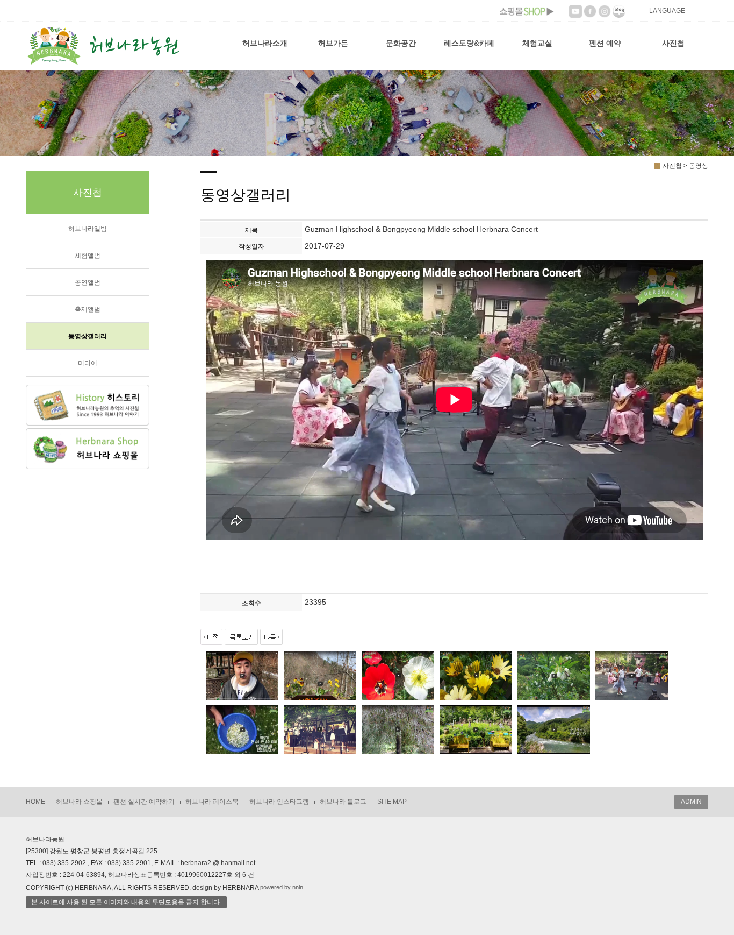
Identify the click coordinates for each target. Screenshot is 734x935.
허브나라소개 (264, 43)
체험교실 (537, 43)
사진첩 (673, 43)
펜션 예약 (605, 43)
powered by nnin (281, 887)
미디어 (87, 363)
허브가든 (333, 43)
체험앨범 (87, 255)
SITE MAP (392, 801)
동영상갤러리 (87, 336)
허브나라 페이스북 (212, 801)
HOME (35, 801)
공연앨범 (87, 282)
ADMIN (691, 801)
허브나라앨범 (87, 228)
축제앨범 (87, 309)
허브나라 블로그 (343, 801)
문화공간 (401, 43)
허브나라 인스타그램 (279, 801)
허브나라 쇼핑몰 (79, 801)
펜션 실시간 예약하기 (144, 801)
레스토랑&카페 (469, 43)
